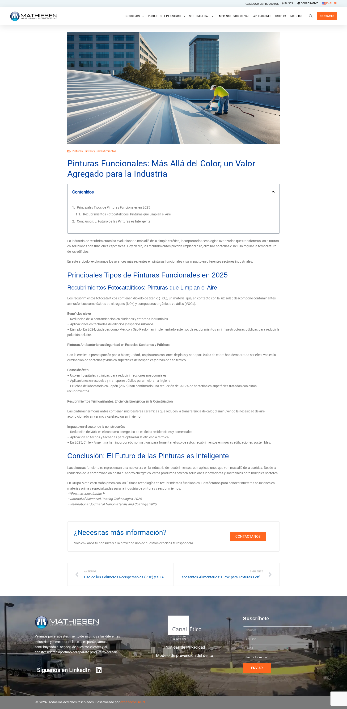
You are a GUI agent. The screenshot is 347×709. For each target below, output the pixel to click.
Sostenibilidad (199, 16)
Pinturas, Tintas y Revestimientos (94, 151)
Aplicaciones (262, 16)
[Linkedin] (98, 670)
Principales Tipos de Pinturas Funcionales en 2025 (113, 207)
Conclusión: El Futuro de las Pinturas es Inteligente (113, 221)
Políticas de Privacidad (184, 647)
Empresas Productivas (233, 16)
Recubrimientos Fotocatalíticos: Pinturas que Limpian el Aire (127, 214)
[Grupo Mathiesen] (33, 16)
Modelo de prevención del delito (184, 655)
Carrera (280, 16)
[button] (273, 191)
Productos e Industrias (164, 16)
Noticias (296, 16)
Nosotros (133, 16)
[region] (173, 698)
